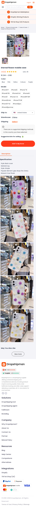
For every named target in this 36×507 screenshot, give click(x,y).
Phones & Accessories (11, 27)
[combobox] (20, 112)
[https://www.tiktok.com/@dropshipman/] (3, 393)
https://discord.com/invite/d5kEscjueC (6, 393)
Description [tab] (6, 154)
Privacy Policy (17, 504)
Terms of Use (6, 504)
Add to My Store (18, 144)
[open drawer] (34, 2)
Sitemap (27, 504)
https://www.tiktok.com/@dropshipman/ (3, 393)
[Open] (32, 112)
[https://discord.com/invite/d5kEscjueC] (6, 393)
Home (2, 27)
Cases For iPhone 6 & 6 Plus (8, 29)
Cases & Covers (24, 27)
